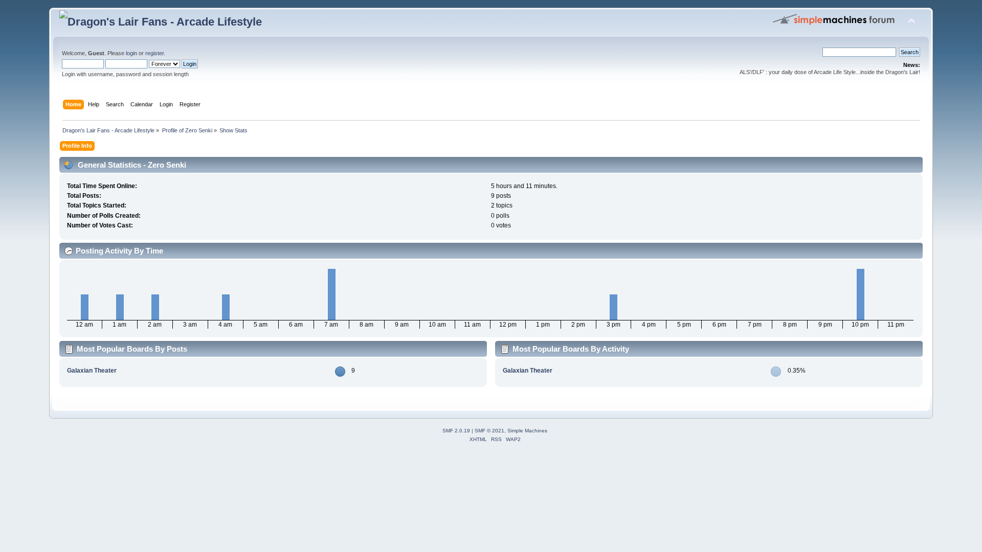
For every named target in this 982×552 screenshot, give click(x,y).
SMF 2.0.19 (456, 430)
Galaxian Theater (92, 370)
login (131, 53)
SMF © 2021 (489, 430)
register (154, 53)
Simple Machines (527, 430)
